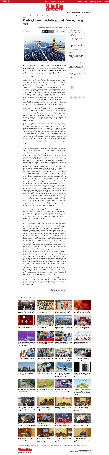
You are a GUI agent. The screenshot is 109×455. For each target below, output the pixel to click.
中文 (49, 1)
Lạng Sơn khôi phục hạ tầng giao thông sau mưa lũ (45, 374)
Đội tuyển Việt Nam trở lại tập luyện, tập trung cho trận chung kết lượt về (76, 45)
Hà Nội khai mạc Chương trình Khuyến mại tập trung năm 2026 (45, 343)
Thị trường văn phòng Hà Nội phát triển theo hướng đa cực (25, 374)
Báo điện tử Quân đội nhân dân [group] (80, 445)
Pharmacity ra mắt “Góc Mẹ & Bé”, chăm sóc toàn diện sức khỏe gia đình (63, 390)
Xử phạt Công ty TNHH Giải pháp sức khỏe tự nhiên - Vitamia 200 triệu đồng (82, 375)
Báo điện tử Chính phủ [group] (44, 445)
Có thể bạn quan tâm (26, 297)
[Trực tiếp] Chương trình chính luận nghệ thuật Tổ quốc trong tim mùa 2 (75, 40)
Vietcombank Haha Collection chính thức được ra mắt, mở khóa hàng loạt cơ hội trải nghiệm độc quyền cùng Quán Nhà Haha (82, 392)
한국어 (63, 1)
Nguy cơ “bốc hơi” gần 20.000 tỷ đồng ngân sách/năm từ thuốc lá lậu (63, 343)
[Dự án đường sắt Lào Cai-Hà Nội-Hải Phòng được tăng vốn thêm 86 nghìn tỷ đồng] (82, 432)
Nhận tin (100, 1)
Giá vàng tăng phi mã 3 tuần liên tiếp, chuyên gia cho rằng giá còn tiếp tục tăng (76, 67)
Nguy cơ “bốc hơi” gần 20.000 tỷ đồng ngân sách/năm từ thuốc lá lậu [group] (59, 15)
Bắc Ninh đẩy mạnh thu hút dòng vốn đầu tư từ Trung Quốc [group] (85, 15)
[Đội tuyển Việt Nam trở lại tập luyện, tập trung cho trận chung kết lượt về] (63, 305)
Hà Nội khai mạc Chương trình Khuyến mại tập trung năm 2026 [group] (31, 15)
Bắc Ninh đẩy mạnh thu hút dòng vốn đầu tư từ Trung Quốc (82, 343)
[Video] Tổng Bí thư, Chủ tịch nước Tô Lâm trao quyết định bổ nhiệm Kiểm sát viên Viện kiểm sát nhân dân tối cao (82, 327)
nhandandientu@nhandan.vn (85, 452)
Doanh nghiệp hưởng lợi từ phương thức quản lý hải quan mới (81, 359)
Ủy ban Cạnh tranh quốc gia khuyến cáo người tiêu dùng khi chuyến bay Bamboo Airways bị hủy (63, 375)
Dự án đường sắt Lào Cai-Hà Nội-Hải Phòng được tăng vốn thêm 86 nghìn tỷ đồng (82, 440)
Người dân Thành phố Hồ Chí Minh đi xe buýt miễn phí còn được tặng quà (63, 359)
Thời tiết (73, 77)
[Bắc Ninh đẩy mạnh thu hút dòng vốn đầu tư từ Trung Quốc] (82, 336)
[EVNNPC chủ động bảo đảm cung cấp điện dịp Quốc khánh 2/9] (26, 352)
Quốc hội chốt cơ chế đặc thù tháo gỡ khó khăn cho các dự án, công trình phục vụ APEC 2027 (44, 440)
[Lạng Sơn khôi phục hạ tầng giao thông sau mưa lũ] (45, 367)
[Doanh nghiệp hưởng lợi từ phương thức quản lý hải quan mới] (82, 352)
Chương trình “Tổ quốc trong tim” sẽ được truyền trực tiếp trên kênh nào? (75, 73)
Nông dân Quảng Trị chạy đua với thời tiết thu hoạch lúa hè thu (45, 390)
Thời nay (68, 12)
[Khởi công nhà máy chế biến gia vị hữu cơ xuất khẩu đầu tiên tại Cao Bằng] (63, 418)
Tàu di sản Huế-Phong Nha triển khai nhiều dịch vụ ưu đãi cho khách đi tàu (76, 56)
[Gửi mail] (49, 31)
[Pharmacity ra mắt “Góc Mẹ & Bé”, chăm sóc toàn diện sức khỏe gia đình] (63, 383)
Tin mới (85, 1)
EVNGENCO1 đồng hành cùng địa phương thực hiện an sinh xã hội (44, 424)
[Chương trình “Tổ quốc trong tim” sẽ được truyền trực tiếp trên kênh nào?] (26, 320)
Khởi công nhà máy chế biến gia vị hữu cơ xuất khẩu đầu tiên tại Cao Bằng (63, 424)
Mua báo (80, 1)
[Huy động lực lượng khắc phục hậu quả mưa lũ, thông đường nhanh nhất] (26, 383)
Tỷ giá (77, 77)
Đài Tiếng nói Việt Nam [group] (67, 445)
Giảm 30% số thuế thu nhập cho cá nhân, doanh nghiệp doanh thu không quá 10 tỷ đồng (82, 409)
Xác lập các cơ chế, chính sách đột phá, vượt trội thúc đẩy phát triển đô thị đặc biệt (63, 440)
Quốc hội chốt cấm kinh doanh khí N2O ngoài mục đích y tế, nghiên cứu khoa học (44, 409)
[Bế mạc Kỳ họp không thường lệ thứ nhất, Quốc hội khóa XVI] (45, 305)
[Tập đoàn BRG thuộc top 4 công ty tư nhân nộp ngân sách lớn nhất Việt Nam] (26, 418)
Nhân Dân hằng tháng (86, 12)
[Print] (52, 31)
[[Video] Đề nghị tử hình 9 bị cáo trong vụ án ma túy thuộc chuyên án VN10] (26, 305)
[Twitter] (46, 31)
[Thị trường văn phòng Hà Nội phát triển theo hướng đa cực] (26, 367)
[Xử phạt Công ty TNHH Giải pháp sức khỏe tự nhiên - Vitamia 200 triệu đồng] (82, 367)
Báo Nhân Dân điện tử (54, 7)
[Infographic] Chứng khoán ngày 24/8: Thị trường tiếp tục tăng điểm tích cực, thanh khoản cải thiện (26, 344)
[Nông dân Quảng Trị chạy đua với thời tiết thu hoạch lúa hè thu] (45, 383)
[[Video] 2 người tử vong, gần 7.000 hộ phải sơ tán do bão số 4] (45, 320)
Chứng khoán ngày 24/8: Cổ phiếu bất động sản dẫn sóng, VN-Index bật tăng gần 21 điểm (26, 409)
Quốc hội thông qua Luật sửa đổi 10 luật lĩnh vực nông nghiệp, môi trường (26, 439)
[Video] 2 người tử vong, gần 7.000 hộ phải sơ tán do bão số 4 (45, 326)
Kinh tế (24, 17)
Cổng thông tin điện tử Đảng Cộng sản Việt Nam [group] (28, 445)
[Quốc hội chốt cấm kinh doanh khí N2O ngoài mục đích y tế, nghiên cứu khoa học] (45, 401)
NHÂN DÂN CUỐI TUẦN (76, 12)
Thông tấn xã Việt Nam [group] (56, 445)
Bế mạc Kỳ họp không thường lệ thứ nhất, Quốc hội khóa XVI (44, 311)
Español (59, 1)
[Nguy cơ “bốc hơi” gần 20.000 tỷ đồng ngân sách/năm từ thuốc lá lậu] (63, 336)
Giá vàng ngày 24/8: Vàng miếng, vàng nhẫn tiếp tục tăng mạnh (76, 61)
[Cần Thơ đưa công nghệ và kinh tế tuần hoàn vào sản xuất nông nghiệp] (82, 418)
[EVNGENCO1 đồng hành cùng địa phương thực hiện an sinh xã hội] (45, 418)
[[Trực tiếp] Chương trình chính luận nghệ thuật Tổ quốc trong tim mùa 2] (82, 305)
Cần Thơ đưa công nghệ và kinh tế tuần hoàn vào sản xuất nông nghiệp (82, 424)
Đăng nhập (107, 1)
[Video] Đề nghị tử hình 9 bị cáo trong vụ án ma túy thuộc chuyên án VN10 (75, 34)
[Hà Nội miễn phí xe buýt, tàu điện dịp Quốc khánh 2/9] (45, 352)
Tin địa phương (93, 1)
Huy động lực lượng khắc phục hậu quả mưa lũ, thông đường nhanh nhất (26, 390)
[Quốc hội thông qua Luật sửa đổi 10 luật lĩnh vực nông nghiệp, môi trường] (26, 432)
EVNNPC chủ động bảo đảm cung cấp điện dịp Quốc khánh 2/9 (26, 359)
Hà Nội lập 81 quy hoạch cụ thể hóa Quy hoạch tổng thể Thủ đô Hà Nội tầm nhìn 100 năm (63, 327)
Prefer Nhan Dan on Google (61, 31)
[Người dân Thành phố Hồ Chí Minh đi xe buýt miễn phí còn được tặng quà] (63, 352)
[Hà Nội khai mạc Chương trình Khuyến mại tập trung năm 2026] (45, 336)
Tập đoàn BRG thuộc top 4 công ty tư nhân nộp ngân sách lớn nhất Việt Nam (26, 424)
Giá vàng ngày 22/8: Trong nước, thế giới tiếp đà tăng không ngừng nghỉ (76, 51)
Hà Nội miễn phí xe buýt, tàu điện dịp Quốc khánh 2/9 (45, 359)
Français (52, 1)
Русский (56, 1)
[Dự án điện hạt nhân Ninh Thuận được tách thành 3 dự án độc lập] (63, 401)
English (46, 1)
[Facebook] (43, 31)
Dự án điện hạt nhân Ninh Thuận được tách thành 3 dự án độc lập (63, 408)
